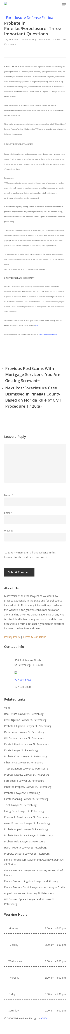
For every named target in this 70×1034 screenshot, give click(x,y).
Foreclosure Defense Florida (29, 17)
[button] (64, 4)
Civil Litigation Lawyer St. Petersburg (25, 720)
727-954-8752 (23, 679)
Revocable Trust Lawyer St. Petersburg (26, 817)
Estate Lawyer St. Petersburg (21, 750)
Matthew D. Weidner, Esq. (22, 39)
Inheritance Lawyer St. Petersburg (23, 762)
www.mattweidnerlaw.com (47, 334)
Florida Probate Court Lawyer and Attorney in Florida (35, 887)
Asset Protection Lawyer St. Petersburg (27, 823)
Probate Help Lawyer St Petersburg (24, 841)
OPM (44, 1018)
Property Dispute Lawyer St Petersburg (27, 853)
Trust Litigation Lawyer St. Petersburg (26, 768)
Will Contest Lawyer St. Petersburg (24, 738)
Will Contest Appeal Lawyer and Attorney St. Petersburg (29, 902)
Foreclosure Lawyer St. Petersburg (24, 780)
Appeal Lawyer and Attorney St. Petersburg (29, 893)
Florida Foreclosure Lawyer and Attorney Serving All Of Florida (34, 862)
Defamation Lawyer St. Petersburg (24, 732)
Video (7, 707)
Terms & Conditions (34, 637)
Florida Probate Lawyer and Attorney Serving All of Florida (33, 873)
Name (8, 495)
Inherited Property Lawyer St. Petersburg (27, 786)
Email (8, 512)
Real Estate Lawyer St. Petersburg (23, 714)
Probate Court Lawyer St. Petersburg (25, 756)
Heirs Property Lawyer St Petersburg (25, 847)
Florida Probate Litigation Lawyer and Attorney (31, 881)
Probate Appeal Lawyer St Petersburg (26, 829)
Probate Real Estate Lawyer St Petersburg (28, 835)
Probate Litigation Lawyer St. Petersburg (27, 726)
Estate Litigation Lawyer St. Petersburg (26, 744)
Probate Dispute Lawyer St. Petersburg (26, 774)
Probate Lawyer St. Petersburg (22, 793)
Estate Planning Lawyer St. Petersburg (26, 799)
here (36, 325)
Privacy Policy (12, 637)
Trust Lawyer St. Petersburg (20, 805)
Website (8, 530)
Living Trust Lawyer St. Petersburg (24, 811)
